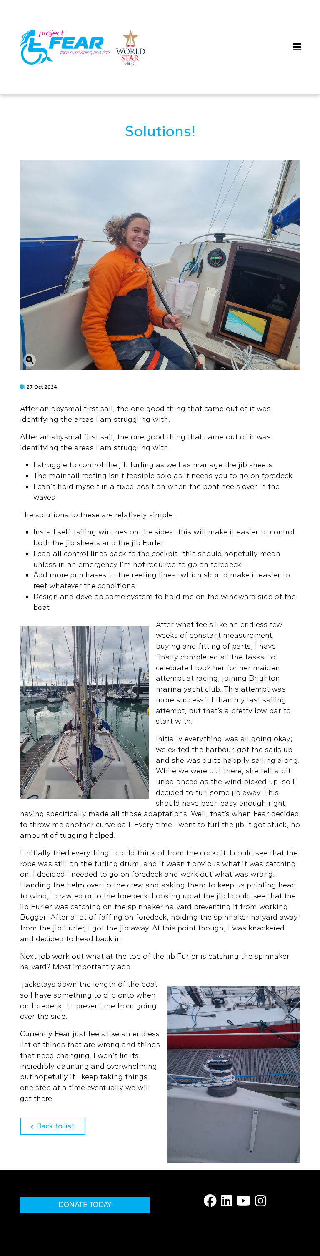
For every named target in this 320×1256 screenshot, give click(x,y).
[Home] (82, 47)
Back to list (60, 1126)
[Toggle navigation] (293, 47)
